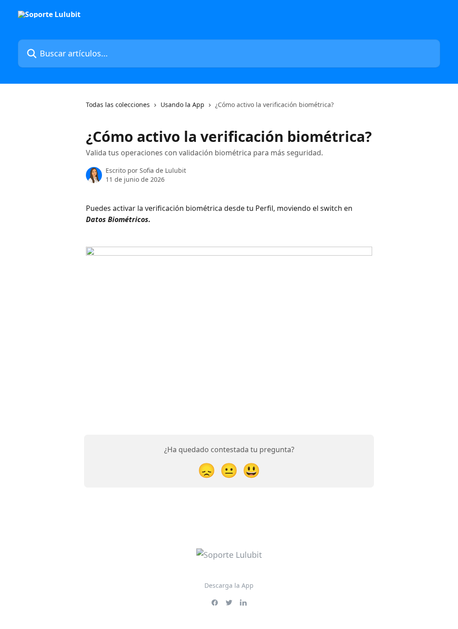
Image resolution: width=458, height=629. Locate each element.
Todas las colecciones (118, 104)
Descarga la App (229, 585)
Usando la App (182, 104)
